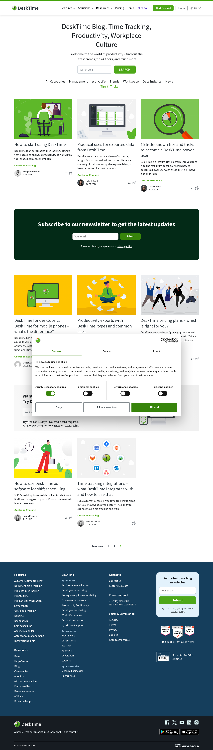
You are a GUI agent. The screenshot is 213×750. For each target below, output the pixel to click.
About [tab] (156, 351)
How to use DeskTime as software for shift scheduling (39, 486)
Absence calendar (24, 630)
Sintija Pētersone (31, 171)
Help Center (21, 661)
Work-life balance (72, 615)
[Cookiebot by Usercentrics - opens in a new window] (163, 340)
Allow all (154, 407)
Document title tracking (28, 585)
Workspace (131, 81)
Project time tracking (26, 590)
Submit (130, 236)
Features (66, 8)
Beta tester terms (119, 639)
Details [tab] (107, 351)
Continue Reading (25, 165)
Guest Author (29, 362)
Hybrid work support (73, 625)
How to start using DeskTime (40, 144)
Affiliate (18, 696)
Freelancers (68, 635)
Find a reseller (22, 686)
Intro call (142, 8)
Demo (130, 8)
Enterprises (68, 675)
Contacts (115, 575)
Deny (59, 407)
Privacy (113, 629)
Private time (21, 595)
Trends (114, 81)
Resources (102, 8)
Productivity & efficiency (75, 605)
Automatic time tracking (28, 580)
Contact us (115, 580)
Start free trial (163, 8)
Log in (181, 8)
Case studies (21, 671)
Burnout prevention (73, 620)
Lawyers (66, 660)
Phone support (118, 595)
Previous (97, 546)
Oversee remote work (74, 600)
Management (78, 81)
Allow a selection (106, 407)
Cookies (113, 634)
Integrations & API (25, 640)
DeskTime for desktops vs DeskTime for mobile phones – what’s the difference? (41, 325)
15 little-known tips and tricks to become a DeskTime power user (167, 150)
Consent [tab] (57, 351)
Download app (22, 701)
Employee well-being (74, 610)
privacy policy (124, 246)
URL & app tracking (25, 610)
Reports (19, 615)
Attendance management (29, 635)
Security (113, 619)
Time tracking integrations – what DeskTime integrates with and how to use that (105, 489)
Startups (67, 645)
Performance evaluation (75, 585)
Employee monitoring (74, 590)
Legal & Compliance (122, 614)
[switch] (88, 393)
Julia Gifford (92, 181)
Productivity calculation (28, 600)
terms (57, 425)
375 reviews (187, 641)
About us (19, 676)
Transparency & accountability (79, 595)
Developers (68, 655)
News (169, 81)
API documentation (25, 681)
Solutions (84, 8)
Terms (112, 624)
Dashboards (21, 620)
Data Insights (152, 81)
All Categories (55, 81)
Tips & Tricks (109, 86)
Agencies (67, 650)
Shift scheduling (23, 625)
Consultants (69, 640)
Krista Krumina (30, 516)
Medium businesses (72, 670)
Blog (17, 666)
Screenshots (21, 605)
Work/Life (99, 81)
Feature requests (118, 585)
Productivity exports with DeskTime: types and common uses (104, 325)
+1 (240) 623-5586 (119, 601)
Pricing (119, 8)
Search (124, 69)
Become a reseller (24, 691)
